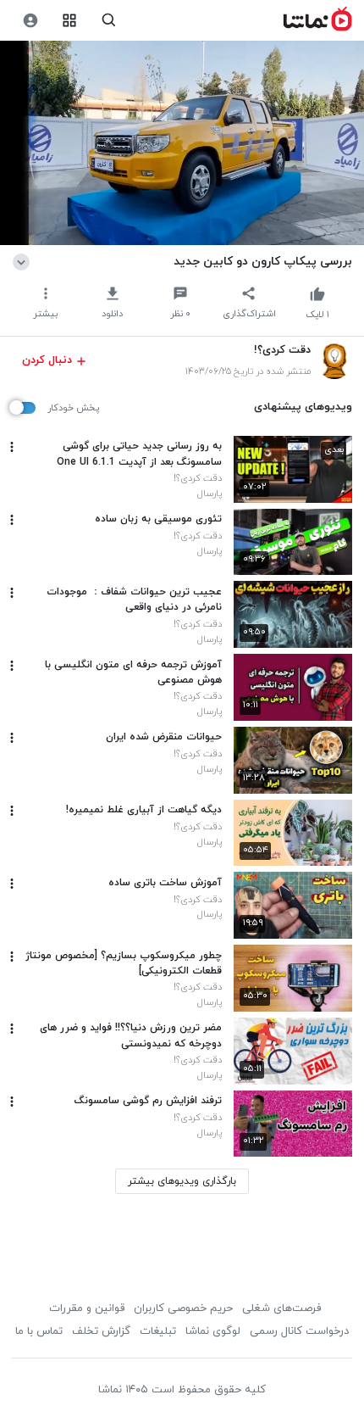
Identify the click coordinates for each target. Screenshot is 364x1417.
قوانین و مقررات (86, 1308)
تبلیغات (158, 1331)
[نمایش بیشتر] (24, 261)
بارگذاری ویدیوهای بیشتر (182, 1181)
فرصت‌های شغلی (281, 1308)
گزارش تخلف (101, 1331)
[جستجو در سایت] (109, 21)
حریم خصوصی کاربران (183, 1308)
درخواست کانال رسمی (299, 1331)
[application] (182, 143)
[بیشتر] (11, 446)
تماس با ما (39, 1331)
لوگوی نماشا (212, 1331)
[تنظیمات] (30, 21)
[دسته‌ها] (70, 21)
